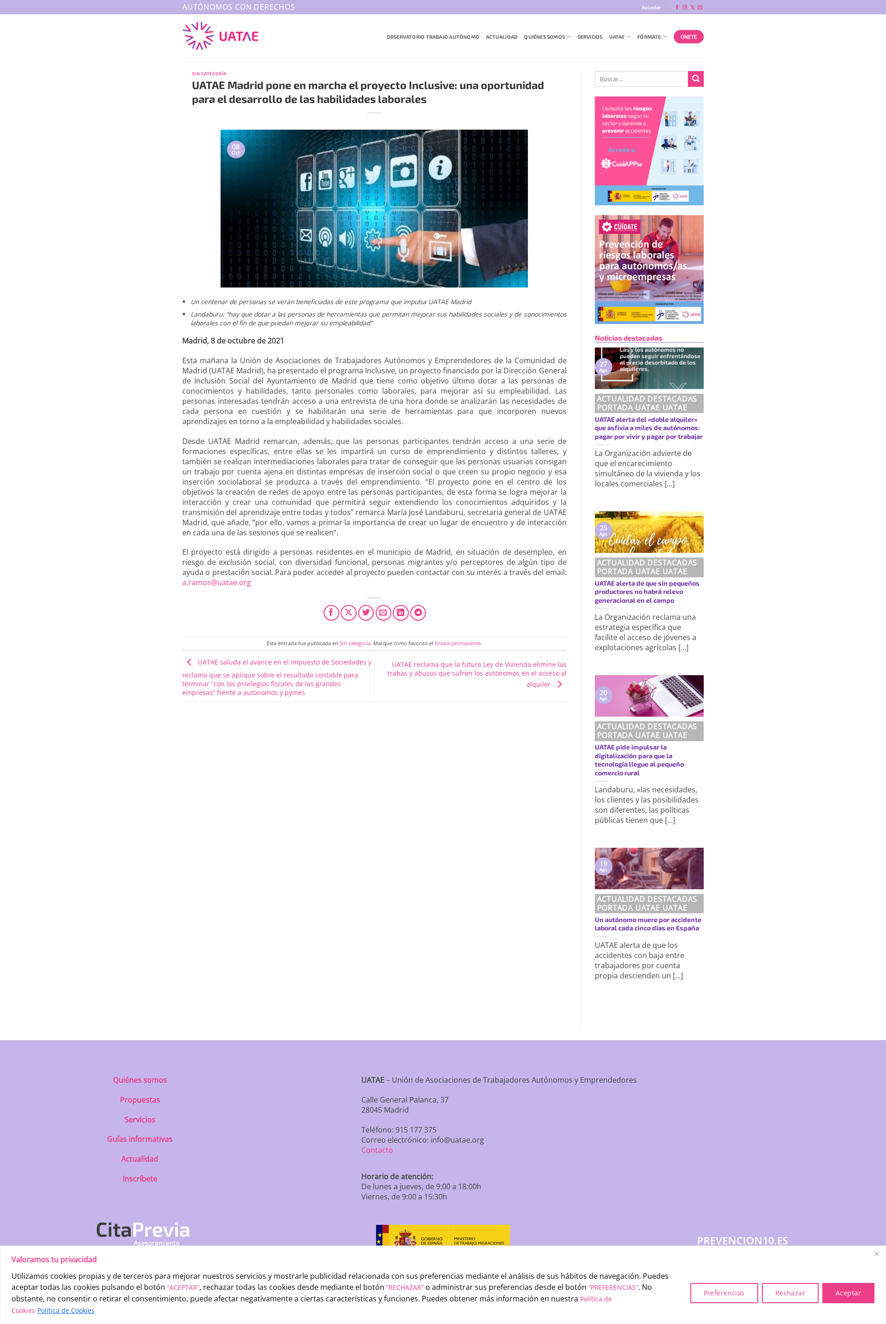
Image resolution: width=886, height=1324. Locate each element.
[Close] (876, 1253)
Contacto (377, 1150)
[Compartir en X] (348, 613)
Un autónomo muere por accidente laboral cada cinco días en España (648, 924)
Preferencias (724, 1292)
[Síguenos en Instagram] (684, 7)
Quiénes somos (140, 1080)
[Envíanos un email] (700, 7)
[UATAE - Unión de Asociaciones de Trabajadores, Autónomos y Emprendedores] (220, 36)
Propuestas (140, 1100)
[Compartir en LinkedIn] (400, 613)
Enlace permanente (458, 643)
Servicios (590, 37)
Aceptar (848, 1292)
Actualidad (502, 37)
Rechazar (790, 1292)
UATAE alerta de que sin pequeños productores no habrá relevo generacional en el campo (647, 591)
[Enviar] (696, 79)
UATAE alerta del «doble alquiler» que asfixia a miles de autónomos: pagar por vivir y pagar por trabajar (649, 427)
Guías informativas (140, 1139)
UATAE (617, 37)
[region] (443, 1285)
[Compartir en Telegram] (418, 613)
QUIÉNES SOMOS (544, 37)
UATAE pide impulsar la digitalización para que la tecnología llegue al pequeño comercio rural (639, 760)
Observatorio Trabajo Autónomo (433, 37)
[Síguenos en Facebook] (677, 7)
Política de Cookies (66, 1310)
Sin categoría (209, 73)
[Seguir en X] (692, 7)
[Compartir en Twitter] (366, 613)
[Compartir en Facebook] (331, 613)
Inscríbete (140, 1179)
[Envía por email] (383, 613)
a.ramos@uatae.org (216, 582)
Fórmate (649, 37)
